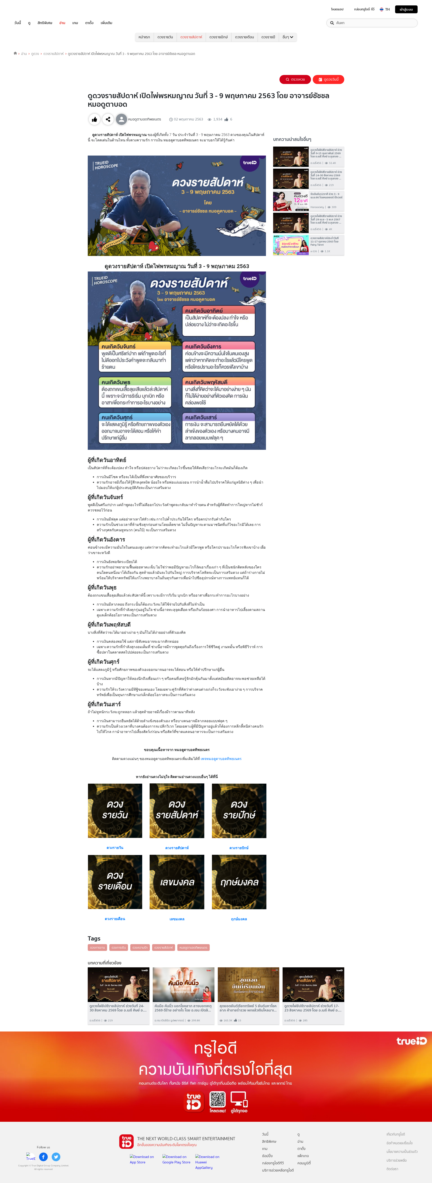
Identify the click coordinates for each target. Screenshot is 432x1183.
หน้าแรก (144, 37)
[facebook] (43, 1156)
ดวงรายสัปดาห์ (191, 37)
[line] (30, 1156)
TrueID (27, 9)
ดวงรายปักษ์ (218, 37)
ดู (29, 23)
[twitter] (56, 1156)
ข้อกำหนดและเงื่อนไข (400, 1143)
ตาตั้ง (89, 23)
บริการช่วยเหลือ (397, 1160)
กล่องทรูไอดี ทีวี (364, 9)
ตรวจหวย (298, 79)
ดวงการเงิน (119, 947)
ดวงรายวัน (165, 37)
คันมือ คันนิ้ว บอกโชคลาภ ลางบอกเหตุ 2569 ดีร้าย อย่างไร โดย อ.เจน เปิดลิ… (183, 1008)
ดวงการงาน (97, 947)
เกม (75, 23)
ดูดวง (35, 53)
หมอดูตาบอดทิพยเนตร (193, 947)
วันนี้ (17, 23)
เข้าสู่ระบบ (406, 9)
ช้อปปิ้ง (267, 1155)
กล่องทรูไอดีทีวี (273, 1163)
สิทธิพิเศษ (45, 23)
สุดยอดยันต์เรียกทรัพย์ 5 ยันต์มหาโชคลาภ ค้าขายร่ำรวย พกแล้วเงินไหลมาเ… (248, 1008)
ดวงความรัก (140, 947)
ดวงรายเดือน (244, 37)
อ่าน (62, 23)
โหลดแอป (337, 9)
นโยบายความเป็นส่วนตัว (402, 1151)
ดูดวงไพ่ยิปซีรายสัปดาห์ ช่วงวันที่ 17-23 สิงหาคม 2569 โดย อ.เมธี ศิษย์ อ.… (313, 1008)
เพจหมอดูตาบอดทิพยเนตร (221, 759)
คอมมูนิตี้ (304, 1163)
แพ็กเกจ (303, 1155)
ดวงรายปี (268, 37)
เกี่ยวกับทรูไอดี (396, 1134)
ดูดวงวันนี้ (331, 79)
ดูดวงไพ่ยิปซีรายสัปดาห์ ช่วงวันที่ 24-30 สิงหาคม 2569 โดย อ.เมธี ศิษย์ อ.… (118, 1008)
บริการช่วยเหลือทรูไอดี (278, 1170)
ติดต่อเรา (392, 1169)
